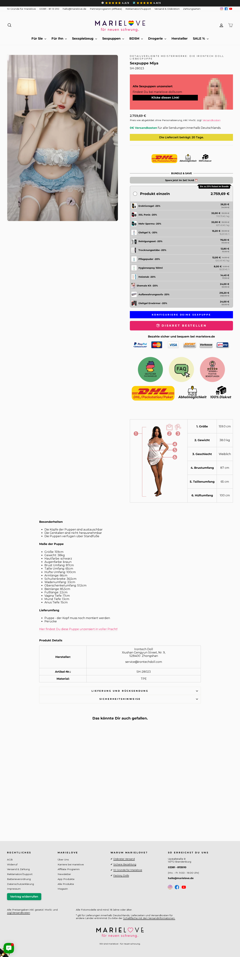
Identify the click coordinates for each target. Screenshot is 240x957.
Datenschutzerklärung (20, 884)
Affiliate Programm (69, 869)
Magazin (63, 888)
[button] (181, 193)
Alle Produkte (66, 884)
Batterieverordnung (19, 879)
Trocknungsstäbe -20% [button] (152, 250)
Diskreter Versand (124, 858)
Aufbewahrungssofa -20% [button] (153, 294)
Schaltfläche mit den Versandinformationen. (149, 918)
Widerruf (12, 864)
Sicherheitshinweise (120, 699)
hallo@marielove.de (74, 8)
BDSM (134, 38)
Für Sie (37, 38)
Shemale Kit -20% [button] (147, 285)
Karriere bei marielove (71, 864)
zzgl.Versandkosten (18, 912)
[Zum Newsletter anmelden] (16, 941)
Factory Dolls (121, 875)
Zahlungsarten (191, 8)
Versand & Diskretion (167, 8)
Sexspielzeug (83, 38)
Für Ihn (57, 38)
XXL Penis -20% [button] (147, 214)
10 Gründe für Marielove (21, 8)
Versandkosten (211, 120)
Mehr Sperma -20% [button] (149, 223)
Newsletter (64, 874)
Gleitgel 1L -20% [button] (147, 232)
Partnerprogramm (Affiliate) (106, 8)
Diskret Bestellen (34, 819)
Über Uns (63, 859)
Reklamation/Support (138, 8)
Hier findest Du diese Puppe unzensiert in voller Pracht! (78, 629)
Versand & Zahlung (18, 869)
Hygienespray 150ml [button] (150, 267)
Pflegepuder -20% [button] (149, 259)
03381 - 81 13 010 (49, 8)
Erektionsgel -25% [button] (149, 205)
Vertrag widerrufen (24, 896)
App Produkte (66, 879)
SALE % (199, 38)
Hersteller (179, 38)
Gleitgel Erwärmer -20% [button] (152, 303)
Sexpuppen (111, 38)
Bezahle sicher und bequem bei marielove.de (181, 336)
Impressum (14, 888)
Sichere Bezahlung (124, 864)
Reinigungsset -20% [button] (150, 241)
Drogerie (156, 38)
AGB (10, 859)
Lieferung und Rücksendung (120, 691)
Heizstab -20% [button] (146, 276)
